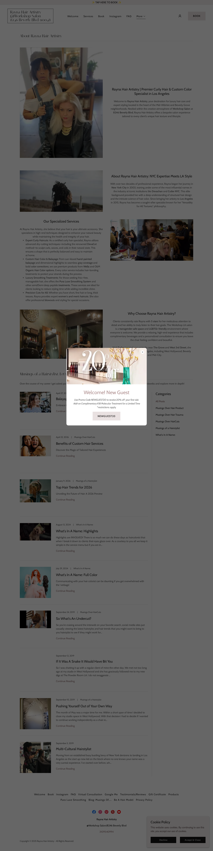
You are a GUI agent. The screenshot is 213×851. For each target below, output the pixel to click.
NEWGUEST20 (106, 416)
